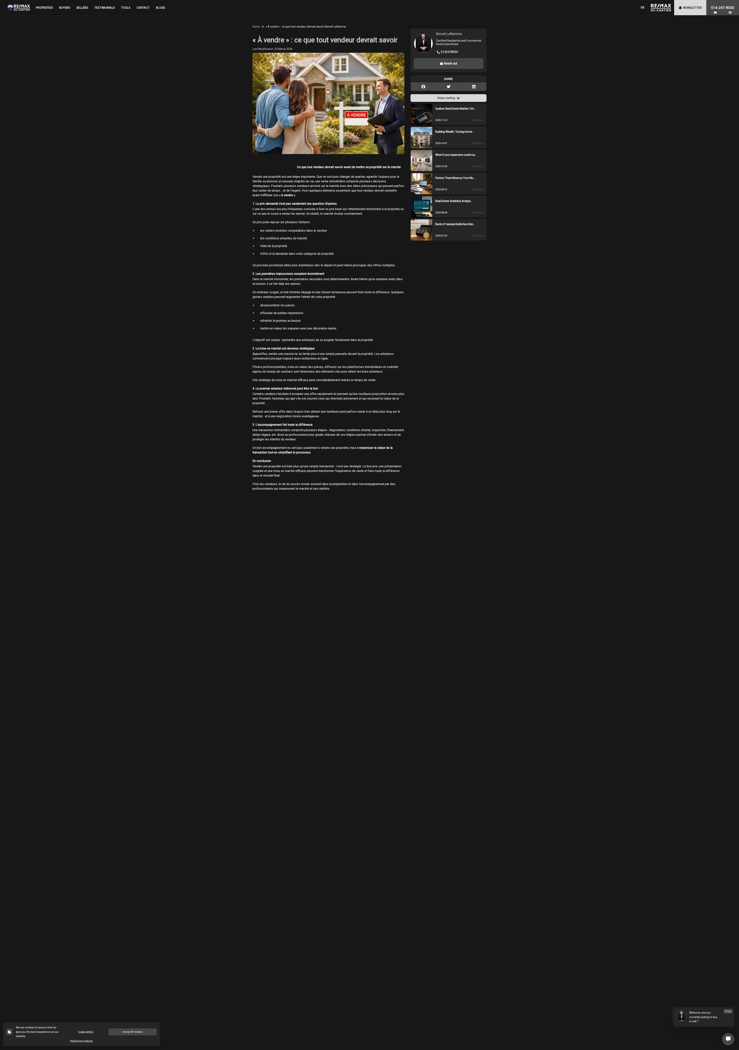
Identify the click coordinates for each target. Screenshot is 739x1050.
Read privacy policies (81, 1041)
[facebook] (730, 12)
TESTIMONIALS (104, 7)
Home (256, 26)
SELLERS (82, 7)
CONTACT (143, 7)
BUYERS (64, 7)
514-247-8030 (722, 8)
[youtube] (715, 12)
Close (728, 1011)
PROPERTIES (44, 7)
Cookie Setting (85, 1032)
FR (642, 7)
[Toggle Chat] (728, 1039)
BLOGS (160, 7)
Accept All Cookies (133, 1032)
